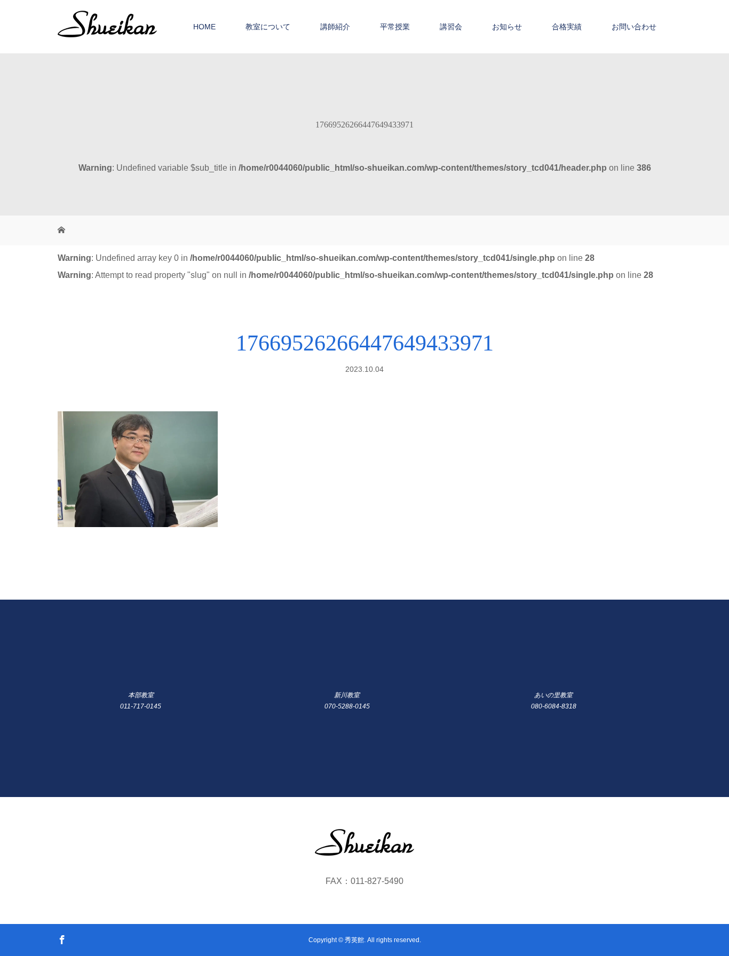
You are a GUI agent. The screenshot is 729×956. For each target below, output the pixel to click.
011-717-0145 (140, 706)
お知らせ (507, 26)
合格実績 (567, 26)
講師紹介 (335, 26)
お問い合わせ (634, 26)
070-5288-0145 (347, 706)
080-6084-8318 (553, 706)
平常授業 (395, 26)
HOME (204, 26)
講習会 (451, 26)
